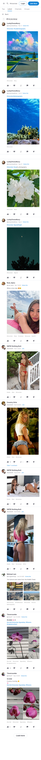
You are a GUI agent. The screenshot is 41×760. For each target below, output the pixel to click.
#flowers (28, 622)
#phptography (18, 96)
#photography (21, 28)
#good (16, 225)
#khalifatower (19, 602)
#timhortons (10, 602)
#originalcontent (12, 624)
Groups (27, 9)
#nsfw (8, 392)
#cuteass (20, 336)
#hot (13, 392)
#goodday (22, 622)
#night (20, 225)
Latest (10, 9)
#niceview (10, 28)
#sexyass (27, 336)
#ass (15, 336)
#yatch (34, 336)
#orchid (9, 622)
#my (15, 28)
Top (3, 9)
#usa (15, 167)
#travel (34, 602)
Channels (18, 9)
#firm (24, 564)
